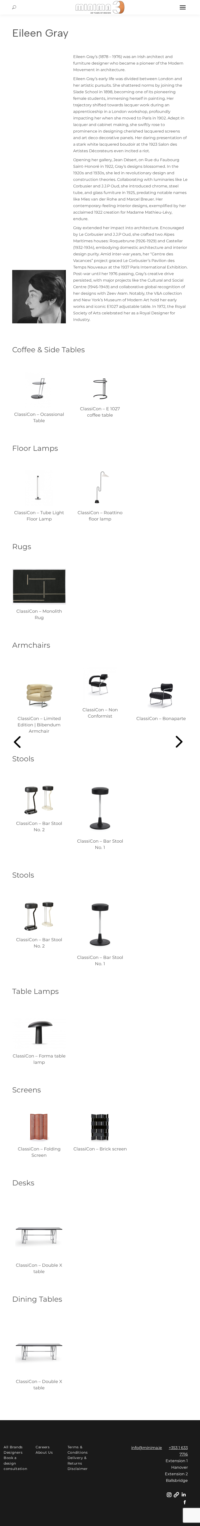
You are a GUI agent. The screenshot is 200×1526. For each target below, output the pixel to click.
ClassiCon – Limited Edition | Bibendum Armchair (39, 725)
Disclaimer (78, 1469)
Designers (13, 1452)
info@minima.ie (146, 1447)
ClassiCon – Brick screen (100, 1149)
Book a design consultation (15, 1463)
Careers (43, 1447)
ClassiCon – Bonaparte (161, 718)
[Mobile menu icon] (183, 7)
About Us (44, 1452)
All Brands (13, 1447)
